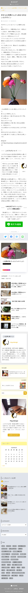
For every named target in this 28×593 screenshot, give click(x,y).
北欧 (3, 564)
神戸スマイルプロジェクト (18, 572)
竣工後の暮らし (6, 575)
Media (8, 546)
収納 (8, 564)
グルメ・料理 (5, 556)
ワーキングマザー (6, 562)
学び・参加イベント (17, 564)
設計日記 (8, 278)
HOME (14, 586)
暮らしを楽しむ (11, 570)
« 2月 (3, 465)
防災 (11, 578)
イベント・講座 (17, 551)
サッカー (13, 556)
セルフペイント (22, 556)
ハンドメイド (5, 559)
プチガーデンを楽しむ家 (14, 276)
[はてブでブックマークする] (17, 237)
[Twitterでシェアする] (5, 237)
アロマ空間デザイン (6, 551)
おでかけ (4, 548)
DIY (3, 546)
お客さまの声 (12, 548)
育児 (21, 575)
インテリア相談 (6, 554)
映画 (3, 570)
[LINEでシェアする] (22, 237)
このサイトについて (13, 435)
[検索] (25, 393)
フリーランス (14, 559)
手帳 (18, 567)
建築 (13, 567)
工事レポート (5, 567)
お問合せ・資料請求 (19, 588)
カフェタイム (15, 554)
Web (14, 546)
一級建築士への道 (17, 562)
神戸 (8, 572)
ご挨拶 (20, 548)
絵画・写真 (15, 575)
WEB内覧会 (21, 546)
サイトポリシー (8, 588)
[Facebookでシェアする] (11, 237)
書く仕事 (19, 570)
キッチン (23, 554)
